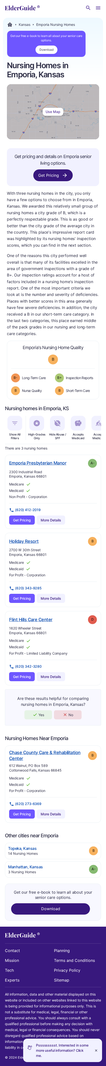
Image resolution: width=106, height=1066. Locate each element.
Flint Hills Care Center (31, 619)
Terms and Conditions (74, 960)
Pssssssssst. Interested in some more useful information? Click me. (62, 1050)
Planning (62, 950)
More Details (51, 520)
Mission (12, 960)
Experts (12, 980)
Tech (9, 970)
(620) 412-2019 (28, 510)
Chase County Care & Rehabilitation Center (45, 755)
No (71, 715)
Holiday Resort (23, 541)
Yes (41, 715)
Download (46, 49)
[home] (22, 7)
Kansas (24, 25)
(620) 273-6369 (28, 804)
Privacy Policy (67, 970)
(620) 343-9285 (28, 588)
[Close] (96, 1050)
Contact (12, 950)
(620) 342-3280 (28, 666)
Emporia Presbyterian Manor (37, 463)
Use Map (53, 112)
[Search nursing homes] (88, 8)
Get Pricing (48, 175)
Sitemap (61, 980)
